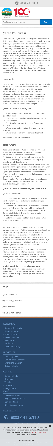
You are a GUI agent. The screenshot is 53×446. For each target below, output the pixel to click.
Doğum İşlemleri (11, 366)
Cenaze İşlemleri (11, 356)
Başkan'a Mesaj (11, 334)
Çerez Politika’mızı (39, 432)
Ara (45, 22)
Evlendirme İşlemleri (13, 363)
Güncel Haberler (11, 376)
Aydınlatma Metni (9, 294)
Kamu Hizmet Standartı (14, 359)
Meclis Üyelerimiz (12, 337)
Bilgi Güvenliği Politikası (12, 300)
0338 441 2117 (29, 3)
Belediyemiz (9, 340)
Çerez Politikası (8, 306)
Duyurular (8, 379)
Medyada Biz (10, 388)
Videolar (8, 382)
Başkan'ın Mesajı (11, 331)
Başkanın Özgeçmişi (13, 328)
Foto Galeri (9, 385)
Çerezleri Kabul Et (26, 440)
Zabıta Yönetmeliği (12, 346)
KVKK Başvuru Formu (11, 312)
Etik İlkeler (8, 343)
